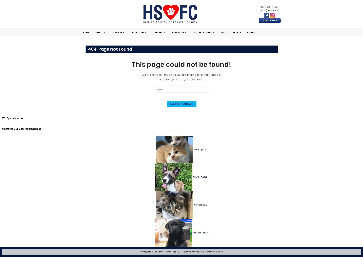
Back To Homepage (181, 104)
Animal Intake (200, 204)
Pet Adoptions (200, 149)
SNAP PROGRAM (200, 177)
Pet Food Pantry (200, 232)
